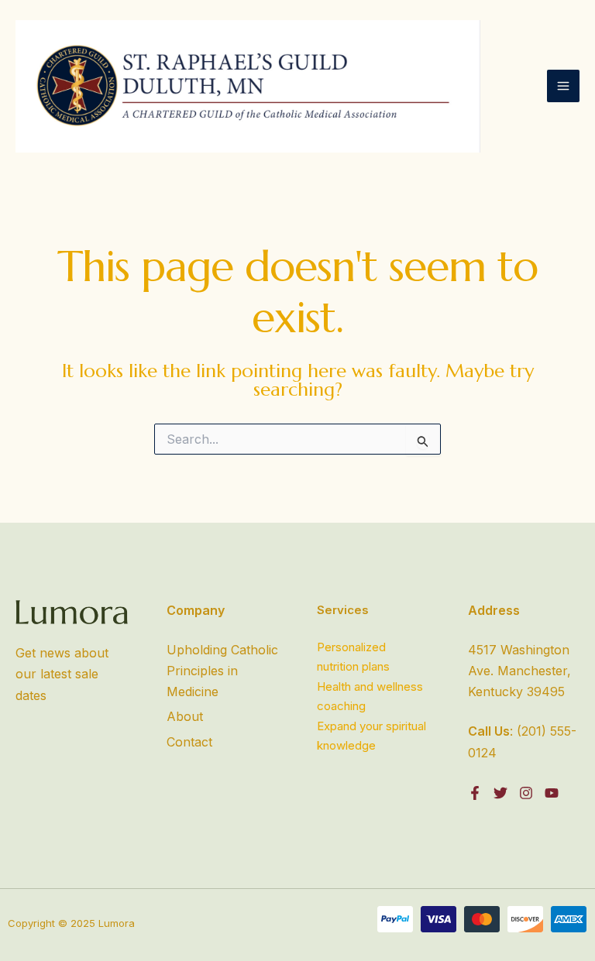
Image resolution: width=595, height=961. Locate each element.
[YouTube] (552, 793)
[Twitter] (500, 793)
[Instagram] (526, 793)
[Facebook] (475, 793)
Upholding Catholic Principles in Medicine (222, 670)
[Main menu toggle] (563, 86)
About (185, 716)
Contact (189, 742)
